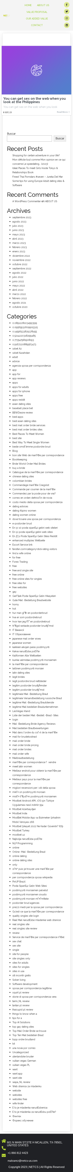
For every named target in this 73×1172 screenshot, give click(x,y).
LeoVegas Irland (21, 711)
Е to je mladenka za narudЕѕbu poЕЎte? (34, 1112)
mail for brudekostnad (24, 736)
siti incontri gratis (21, 975)
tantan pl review (21, 1005)
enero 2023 (18, 251)
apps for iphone (21, 391)
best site (17, 438)
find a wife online (21, 553)
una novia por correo (23, 1048)
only (14, 864)
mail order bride (21, 741)
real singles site (20, 924)
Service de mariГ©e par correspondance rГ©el (38, 937)
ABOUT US (51, 201)
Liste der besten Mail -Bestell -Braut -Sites (35, 715)
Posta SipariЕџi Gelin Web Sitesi (29, 886)
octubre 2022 (19, 264)
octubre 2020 (20, 307)
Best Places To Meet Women (28, 434)
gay (14, 591)
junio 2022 (18, 281)
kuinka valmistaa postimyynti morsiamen (34, 660)
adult (15, 357)
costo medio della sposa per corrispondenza (37, 502)
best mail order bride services (28, 425)
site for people (20, 954)
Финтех (16, 1116)
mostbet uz (18, 834)
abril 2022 (17, 290)
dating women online (24, 515)
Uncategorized (20, 1052)
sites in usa (18, 971)
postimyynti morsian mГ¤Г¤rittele (30, 898)
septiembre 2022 (21, 268)
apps (15, 382)
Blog (15, 451)
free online (18, 574)
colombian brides (22, 481)
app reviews (19, 378)
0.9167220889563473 (24, 344)
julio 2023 (17, 226)
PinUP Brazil (18, 881)
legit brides (18, 677)
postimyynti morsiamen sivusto (29, 894)
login (15, 719)
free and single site (22, 570)
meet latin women (22, 766)
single (15, 950)
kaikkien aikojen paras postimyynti (30, 647)
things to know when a (24, 1014)
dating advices (20, 506)
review (16, 933)
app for (16, 374)
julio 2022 (17, 277)
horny (15, 604)
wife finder (18, 1103)
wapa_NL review (21, 1082)
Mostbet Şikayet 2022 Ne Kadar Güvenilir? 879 (37, 826)
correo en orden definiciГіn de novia (32, 497)
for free (16, 557)
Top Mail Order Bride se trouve (29, 1031)
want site (17, 1078)
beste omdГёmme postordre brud (31, 446)
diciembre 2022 (21, 255)
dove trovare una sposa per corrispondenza (36, 519)
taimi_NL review (21, 1001)
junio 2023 (18, 230)
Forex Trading (20, 561)
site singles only (21, 958)
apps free (17, 395)
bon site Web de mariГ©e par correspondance (38, 455)
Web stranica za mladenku (26, 1086)
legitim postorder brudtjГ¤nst (28, 689)
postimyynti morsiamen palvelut (30, 890)
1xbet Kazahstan (21, 352)
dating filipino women (24, 510)
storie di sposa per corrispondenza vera (34, 996)
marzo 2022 (19, 294)
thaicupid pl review (22, 1009)
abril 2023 (17, 238)
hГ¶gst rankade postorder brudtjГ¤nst (32, 625)
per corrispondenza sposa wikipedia (32, 877)
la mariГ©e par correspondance (30, 664)
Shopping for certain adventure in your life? (36, 155)
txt (13, 1043)
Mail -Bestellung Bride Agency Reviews (34, 723)
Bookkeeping (19, 459)
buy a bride (18, 468)
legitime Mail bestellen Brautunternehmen (35, 707)
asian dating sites (21, 404)
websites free (19, 1099)
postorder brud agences (25, 903)
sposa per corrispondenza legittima (32, 988)
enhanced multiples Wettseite (28, 540)
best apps (17, 416)
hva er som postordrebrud (27, 617)
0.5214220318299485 (24, 335)
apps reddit (18, 399)
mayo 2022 (18, 285)
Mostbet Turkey (21, 830)
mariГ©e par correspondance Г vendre (34, 762)
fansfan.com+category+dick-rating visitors (34, 549)
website (16, 1090)
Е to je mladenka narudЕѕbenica (29, 1107)
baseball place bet (22, 408)
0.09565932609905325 (25, 327)
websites (17, 1095)
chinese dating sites (23, 476)
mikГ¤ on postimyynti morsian (28, 792)
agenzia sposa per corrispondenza (31, 365)
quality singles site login (25, 915)
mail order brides (21, 749)
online (15, 847)
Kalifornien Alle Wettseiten (26, 655)
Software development (24, 984)
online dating (19, 856)
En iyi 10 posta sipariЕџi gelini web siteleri (35, 527)
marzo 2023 (19, 243)
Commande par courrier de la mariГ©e (33, 489)
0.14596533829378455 (24, 331)
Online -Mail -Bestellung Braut (28, 851)
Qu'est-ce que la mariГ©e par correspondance (38, 911)
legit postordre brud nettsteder (29, 681)
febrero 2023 (19, 247)
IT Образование (21, 634)
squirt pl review (20, 992)
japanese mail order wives (26, 638)
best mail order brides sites (27, 429)
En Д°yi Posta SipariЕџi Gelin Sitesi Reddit (34, 536)
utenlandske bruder (23, 1056)
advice (16, 361)
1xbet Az (17, 348)
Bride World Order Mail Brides (29, 463)
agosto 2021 (19, 302)
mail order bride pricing (25, 745)
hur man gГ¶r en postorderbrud (29, 613)
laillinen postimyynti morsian (28, 668)
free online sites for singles (27, 579)
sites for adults (20, 962)
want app (17, 1073)
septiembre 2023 (21, 217)
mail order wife (20, 753)
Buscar (11, 133)
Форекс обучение (22, 1120)
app (14, 370)
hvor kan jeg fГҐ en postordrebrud (31, 621)
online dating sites (22, 860)
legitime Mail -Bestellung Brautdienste (33, 702)
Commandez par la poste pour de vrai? (34, 493)
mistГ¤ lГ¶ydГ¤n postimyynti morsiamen (34, 796)
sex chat (16, 941)
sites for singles (21, 967)
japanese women (21, 643)
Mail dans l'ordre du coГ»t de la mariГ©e (34, 732)
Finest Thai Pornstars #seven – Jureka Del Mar (37, 176)
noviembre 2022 (21, 260)
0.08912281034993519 (24, 323)
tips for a (17, 1018)
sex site (16, 945)
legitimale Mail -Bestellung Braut (30, 694)
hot (14, 608)
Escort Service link (22, 544)
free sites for (19, 583)
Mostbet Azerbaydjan (24, 809)
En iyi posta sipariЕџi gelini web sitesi (32, 532)
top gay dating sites (23, 1026)
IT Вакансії (18, 630)
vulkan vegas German (24, 1060)
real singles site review (24, 928)
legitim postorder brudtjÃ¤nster (29, 685)
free (14, 566)
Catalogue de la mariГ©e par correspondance (37, 472)
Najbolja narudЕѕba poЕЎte (27, 839)
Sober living (18, 979)
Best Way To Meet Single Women (30, 442)
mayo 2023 (18, 234)
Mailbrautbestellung (23, 758)
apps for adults (20, 387)
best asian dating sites (24, 421)
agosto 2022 (19, 272)
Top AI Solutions (21, 1022)
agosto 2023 (19, 221)
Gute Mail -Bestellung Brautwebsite (31, 600)
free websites (19, 587)
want (14, 1069)
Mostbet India (19, 813)
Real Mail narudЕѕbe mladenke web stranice (36, 920)
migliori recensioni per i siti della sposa (33, 787)
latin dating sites (21, 672)
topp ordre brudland (23, 1039)
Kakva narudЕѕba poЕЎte (26, 651)
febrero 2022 (19, 298)
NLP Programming (22, 843)
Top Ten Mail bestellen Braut (27, 1035)
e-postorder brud (22, 523)
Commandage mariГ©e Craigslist (30, 485)
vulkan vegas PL (21, 1065)
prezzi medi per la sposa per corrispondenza (37, 907)
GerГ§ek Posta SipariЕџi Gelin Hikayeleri (34, 596)
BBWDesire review (22, 412)
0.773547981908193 (23, 340)
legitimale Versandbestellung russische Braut (37, 698)
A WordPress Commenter (26, 201)
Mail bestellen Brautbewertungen (30, 728)
